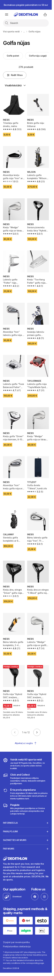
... (24, 31)
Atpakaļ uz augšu (24, 743)
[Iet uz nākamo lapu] (36, 732)
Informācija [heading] (10, 823)
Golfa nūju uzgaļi (38, 55)
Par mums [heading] (8, 848)
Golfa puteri (13, 55)
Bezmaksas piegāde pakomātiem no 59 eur (26, 5)
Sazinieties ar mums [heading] (14, 840)
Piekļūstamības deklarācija (16, 946)
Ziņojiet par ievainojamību (16, 942)
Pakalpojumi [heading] (10, 831)
